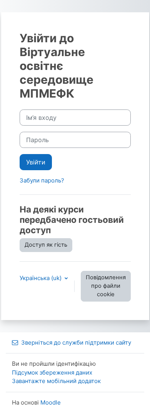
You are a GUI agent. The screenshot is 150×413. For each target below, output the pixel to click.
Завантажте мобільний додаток (56, 381)
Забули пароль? (42, 180)
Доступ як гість (46, 244)
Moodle (50, 402)
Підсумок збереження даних (52, 372)
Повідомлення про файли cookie (106, 286)
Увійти (35, 162)
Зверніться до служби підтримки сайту (76, 342)
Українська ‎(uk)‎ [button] (41, 278)
